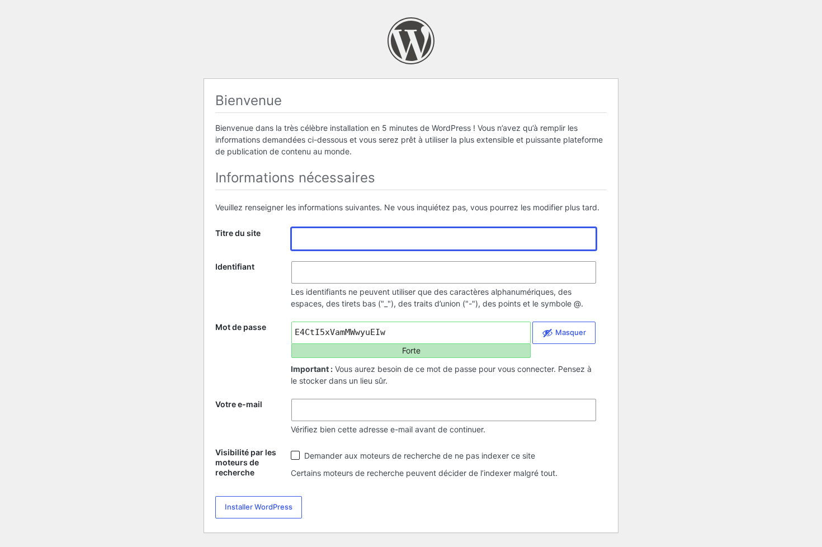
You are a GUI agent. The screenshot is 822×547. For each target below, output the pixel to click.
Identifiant (234, 266)
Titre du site (238, 233)
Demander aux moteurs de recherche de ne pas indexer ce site (418, 455)
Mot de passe (240, 327)
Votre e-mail (238, 404)
